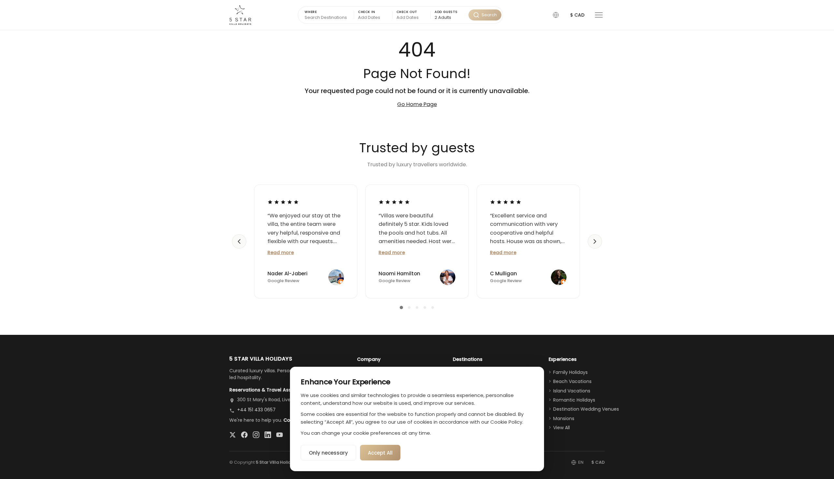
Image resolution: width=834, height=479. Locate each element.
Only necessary (328, 452)
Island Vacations (571, 391)
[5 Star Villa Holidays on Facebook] (244, 434)
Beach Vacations (572, 381)
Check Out (406, 11)
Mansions (563, 418)
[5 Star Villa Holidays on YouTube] (279, 434)
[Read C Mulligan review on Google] (505, 202)
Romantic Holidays (574, 400)
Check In (366, 11)
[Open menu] (599, 15)
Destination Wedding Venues (586, 409)
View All (561, 427)
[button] (556, 15)
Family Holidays (570, 372)
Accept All (380, 452)
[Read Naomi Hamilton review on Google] (394, 202)
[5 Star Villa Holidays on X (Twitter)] (232, 434)
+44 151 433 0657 (256, 409)
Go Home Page (417, 104)
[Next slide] (595, 241)
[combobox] (450, 18)
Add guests (446, 11)
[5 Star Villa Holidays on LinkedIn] (268, 434)
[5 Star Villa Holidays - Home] (240, 15)
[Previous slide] (239, 241)
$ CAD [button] (577, 15)
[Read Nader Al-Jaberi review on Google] (283, 202)
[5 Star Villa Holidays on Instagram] (256, 434)
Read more (280, 252)
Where (311, 11)
